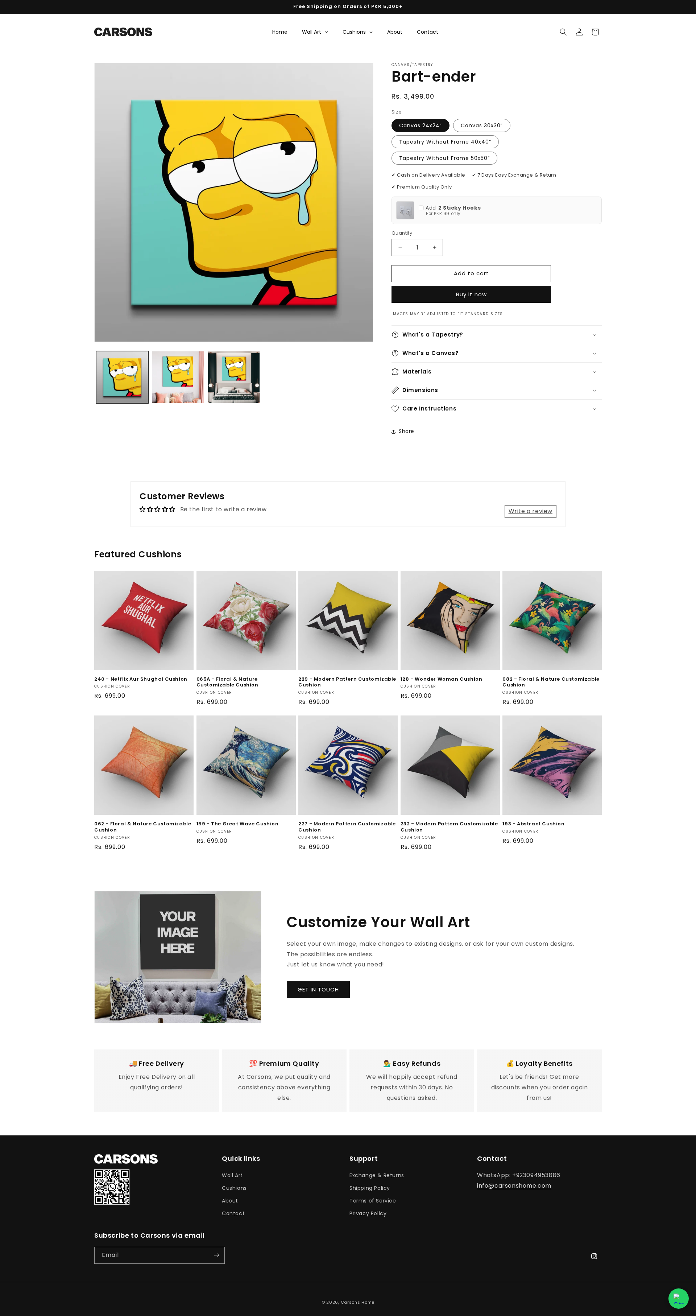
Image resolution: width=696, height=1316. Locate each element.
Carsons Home (357, 1302)
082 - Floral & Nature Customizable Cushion (550, 682)
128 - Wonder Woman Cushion (441, 679)
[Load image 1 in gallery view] (122, 377)
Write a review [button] (530, 511)
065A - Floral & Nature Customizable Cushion (227, 682)
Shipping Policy (369, 1188)
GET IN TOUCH (318, 989)
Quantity (402, 233)
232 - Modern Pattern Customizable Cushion (449, 827)
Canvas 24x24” (420, 125)
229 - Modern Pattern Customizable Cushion (347, 682)
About (230, 1200)
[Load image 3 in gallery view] (234, 377)
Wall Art (232, 1175)
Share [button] (406, 431)
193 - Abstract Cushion (533, 824)
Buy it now (471, 294)
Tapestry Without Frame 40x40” (445, 141)
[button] (563, 32)
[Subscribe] (216, 1255)
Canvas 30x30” (482, 125)
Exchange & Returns (376, 1175)
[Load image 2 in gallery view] (178, 377)
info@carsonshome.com (514, 1185)
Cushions (234, 1188)
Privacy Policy (367, 1213)
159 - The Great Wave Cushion (237, 824)
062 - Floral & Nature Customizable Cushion (142, 827)
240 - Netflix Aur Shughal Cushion (140, 679)
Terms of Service (372, 1200)
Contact (233, 1213)
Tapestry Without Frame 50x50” (444, 158)
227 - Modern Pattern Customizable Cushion (347, 827)
